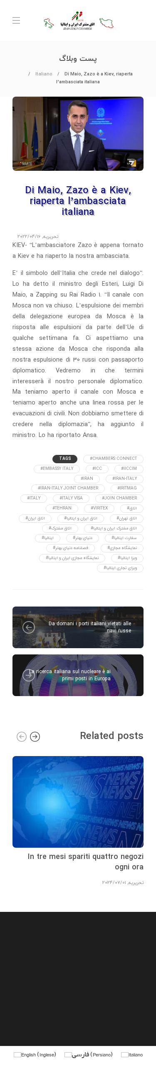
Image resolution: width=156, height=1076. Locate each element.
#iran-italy (124, 479)
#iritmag (127, 488)
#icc (97, 469)
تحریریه (50, 236)
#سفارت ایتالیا (124, 538)
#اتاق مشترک (60, 528)
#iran (87, 479)
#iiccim (129, 469)
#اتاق (132, 508)
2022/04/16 (29, 236)
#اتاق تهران (126, 518)
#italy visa (71, 498)
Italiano (43, 74)
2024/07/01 (114, 882)
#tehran (62, 508)
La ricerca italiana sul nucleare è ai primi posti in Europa (70, 675)
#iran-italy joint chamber (68, 488)
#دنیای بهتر (82, 538)
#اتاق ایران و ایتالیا (80, 518)
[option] (78, 820)
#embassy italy (56, 469)
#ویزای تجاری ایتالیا (120, 568)
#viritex (99, 508)
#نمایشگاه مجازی (122, 548)
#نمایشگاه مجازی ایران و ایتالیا (72, 558)
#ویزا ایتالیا (127, 558)
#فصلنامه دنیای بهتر (70, 548)
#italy (33, 498)
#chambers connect (113, 459)
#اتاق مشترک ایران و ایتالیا (114, 528)
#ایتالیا (48, 538)
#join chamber (119, 498)
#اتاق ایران (35, 518)
